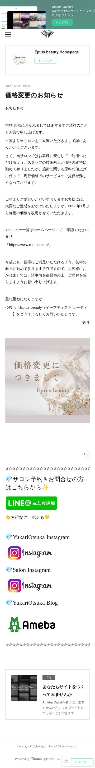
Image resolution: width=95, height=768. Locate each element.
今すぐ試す (62, 22)
